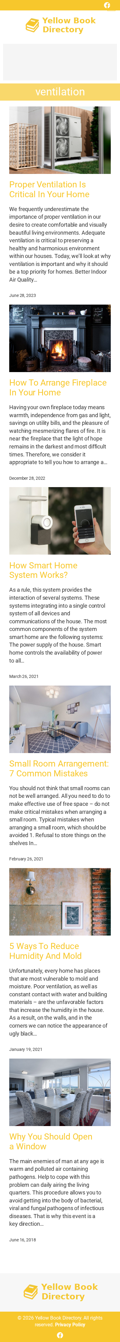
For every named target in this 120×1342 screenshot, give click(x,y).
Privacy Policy (70, 1325)
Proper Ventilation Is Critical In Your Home (49, 189)
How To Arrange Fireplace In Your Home (58, 388)
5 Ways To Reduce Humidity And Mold (45, 951)
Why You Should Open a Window (50, 1142)
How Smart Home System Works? (43, 570)
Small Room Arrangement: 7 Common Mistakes (59, 769)
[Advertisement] (60, 65)
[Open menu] (111, 7)
